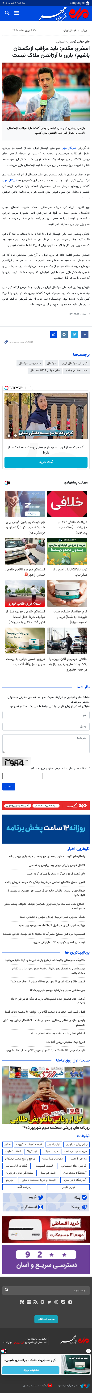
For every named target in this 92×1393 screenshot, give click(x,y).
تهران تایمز (68, 1187)
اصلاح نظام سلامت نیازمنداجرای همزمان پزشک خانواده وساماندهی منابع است (44, 906)
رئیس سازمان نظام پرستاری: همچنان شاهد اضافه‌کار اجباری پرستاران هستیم (44, 1022)
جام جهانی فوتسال (30, 363)
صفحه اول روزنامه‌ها (73, 1060)
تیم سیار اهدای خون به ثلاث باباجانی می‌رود (58, 942)
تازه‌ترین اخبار (78, 849)
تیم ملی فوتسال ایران (74, 363)
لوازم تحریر (53, 1144)
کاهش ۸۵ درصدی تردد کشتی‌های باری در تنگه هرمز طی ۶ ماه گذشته (48, 1001)
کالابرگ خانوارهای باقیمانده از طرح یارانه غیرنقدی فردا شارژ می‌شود (45, 960)
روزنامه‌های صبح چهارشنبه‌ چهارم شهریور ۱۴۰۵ (57, 990)
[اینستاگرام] (56, 1302)
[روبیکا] (43, 1302)
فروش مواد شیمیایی (73, 1166)
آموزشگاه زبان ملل (75, 1180)
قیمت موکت (50, 1151)
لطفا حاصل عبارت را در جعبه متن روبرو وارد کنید (59, 768)
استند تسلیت (13, 1151)
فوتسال (51, 363)
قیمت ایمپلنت (44, 1166)
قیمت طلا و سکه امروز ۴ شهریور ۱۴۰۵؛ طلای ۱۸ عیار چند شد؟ (47, 981)
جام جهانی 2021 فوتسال (45, 370)
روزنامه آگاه (24, 1187)
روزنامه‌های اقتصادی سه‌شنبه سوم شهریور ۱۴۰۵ (54, 1128)
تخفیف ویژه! (31, 1370)
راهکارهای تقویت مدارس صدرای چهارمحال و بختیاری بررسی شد (46, 856)
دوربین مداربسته (52, 1158)
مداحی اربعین (78, 1158)
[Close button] (88, 1351)
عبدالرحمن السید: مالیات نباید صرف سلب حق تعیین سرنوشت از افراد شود (46, 893)
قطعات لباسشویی (16, 1166)
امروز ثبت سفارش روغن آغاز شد (65, 1042)
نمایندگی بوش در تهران (19, 1173)
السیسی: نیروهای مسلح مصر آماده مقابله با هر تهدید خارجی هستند (44, 934)
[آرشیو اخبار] (29, 1302)
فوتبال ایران (69, 31)
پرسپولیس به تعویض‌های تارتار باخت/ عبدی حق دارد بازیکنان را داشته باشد (47, 971)
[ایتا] (22, 1302)
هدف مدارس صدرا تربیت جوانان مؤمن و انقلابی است (52, 917)
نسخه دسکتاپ (46, 1319)
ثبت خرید (46, 462)
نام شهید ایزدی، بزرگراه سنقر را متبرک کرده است (56, 873)
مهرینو (9, 1180)
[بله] (63, 1302)
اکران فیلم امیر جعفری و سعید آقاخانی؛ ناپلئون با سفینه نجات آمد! (45, 1012)
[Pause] (9, 435)
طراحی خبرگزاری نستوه (69, 1386)
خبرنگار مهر (69, 148)
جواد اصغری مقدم (76, 370)
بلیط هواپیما (48, 1173)
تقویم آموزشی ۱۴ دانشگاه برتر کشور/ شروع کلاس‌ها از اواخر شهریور (45, 1050)
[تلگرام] (70, 1302)
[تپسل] (6, 388)
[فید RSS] (36, 1302)
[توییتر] (49, 1302)
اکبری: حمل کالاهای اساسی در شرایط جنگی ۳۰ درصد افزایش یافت (45, 882)
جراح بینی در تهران (77, 1144)
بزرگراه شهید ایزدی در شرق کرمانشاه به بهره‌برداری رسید (51, 925)
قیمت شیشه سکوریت (29, 1144)
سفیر (7, 1144)
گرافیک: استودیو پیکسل (35, 1386)
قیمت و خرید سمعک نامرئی (39, 1180)
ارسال (8, 786)
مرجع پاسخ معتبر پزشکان (20, 1158)
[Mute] (16, 435)
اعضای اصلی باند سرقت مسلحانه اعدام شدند (57, 1033)
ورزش (84, 31)
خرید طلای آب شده (75, 1151)
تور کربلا (32, 1151)
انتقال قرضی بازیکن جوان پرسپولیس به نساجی (57, 865)
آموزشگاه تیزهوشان (74, 1173)
